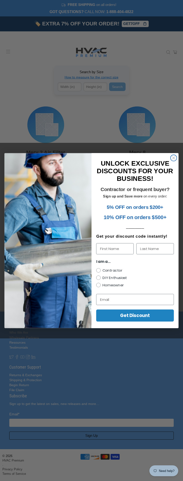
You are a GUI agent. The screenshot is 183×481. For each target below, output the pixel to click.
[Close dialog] (174, 158)
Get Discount (135, 315)
